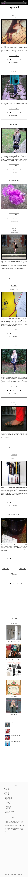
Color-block (21, 822)
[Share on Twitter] (11, 59)
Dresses (11, 823)
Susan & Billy (14, 696)
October (8, 812)
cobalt (8, 831)
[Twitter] (14, 583)
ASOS (15, 819)
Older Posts (22, 568)
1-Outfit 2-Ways (7, 819)
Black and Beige (14, 230)
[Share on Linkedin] (17, 59)
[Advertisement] (14, 601)
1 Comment (14, 172)
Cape (15, 822)
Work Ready (17, 829)
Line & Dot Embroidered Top (16, 741)
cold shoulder (11, 831)
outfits (21, 831)
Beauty (6, 822)
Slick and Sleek (14, 457)
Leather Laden (14, 124)
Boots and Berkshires (14, 514)
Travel (13, 829)
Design (8, 823)
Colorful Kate (14, 288)
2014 (6, 793)
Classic (17, 822)
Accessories (14, 454)
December (8, 797)
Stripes (14, 828)
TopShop (21, 828)
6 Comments (14, 448)
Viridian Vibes (14, 71)
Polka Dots (17, 827)
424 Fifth (11, 819)
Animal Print (14, 342)
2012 (6, 796)
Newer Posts (5, 568)
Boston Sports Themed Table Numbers (13, 659)
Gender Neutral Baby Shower (14, 641)
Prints (20, 827)
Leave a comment (14, 62)
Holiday (22, 823)
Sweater (18, 828)
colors (16, 831)
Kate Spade (14, 285)
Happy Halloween (14, 678)
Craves (5, 823)
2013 (6, 794)
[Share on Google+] (20, 59)
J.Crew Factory (9, 825)
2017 (6, 789)
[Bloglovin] (21, 583)
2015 (6, 792)
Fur (14, 823)
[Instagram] (10, 583)
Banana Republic (17, 821)
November (8, 798)
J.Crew (5, 825)
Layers (18, 825)
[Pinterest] (17, 583)
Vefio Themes (20, 874)
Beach (22, 821)
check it (12, 729)
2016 (6, 791)
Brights (12, 822)
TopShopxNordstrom (8, 829)
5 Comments (14, 561)
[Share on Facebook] (7, 59)
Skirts (12, 828)
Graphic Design (18, 823)
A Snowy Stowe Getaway (15, 735)
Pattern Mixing (12, 826)
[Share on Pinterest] (14, 59)
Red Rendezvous (14, 402)
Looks (14, 13)
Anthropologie (9, 821)
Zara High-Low (14, 714)
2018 (6, 788)
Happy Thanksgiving (14, 180)
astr (20, 829)
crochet (18, 831)
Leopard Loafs (14, 345)
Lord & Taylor (6, 827)
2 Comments (14, 279)
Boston (14, 228)
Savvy (23, 827)
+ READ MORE (14, 55)
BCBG (13, 821)
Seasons (6, 828)
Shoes (14, 511)
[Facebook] (6, 583)
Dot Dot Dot (14, 15)
